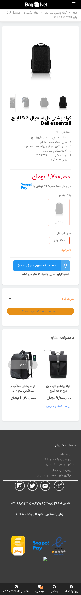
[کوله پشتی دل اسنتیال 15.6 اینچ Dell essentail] (40, 60)
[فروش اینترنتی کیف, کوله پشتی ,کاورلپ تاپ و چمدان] (36, 4)
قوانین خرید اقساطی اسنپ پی (53, 475)
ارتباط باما (65, 454)
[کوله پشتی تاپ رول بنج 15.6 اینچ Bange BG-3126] (58, 365)
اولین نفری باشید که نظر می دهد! (42, 274)
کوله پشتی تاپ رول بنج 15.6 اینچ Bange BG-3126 (58, 391)
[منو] (73, 4)
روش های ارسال (61, 470)
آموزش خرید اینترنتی (58, 464)
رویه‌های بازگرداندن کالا (57, 459)
